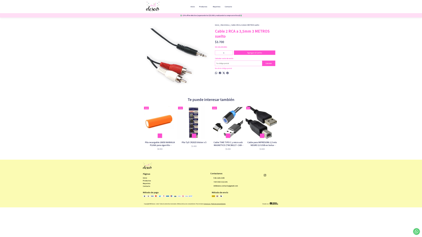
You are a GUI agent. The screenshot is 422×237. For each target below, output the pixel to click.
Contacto (228, 6)
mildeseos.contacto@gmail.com (226, 186)
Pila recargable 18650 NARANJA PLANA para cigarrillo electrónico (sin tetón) (160, 143)
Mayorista (216, 6)
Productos (203, 6)
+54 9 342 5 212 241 (221, 182)
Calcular (269, 63)
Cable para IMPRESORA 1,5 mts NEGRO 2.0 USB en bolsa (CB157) (262, 143)
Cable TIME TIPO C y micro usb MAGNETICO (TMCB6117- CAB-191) (228, 143)
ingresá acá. (207, 204)
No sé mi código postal (223, 68)
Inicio (193, 6)
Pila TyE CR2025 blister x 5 (194, 142)
